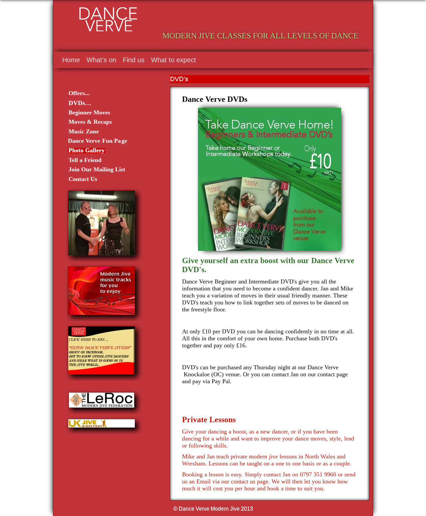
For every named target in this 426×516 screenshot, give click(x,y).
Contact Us (83, 179)
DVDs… (80, 102)
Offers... (79, 93)
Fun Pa (111, 140)
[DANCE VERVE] (297, 17)
